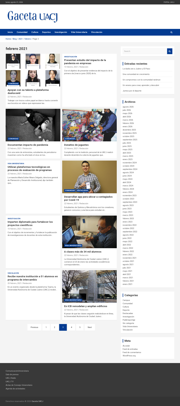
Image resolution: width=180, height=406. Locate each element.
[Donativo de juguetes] (89, 125)
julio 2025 (127, 143)
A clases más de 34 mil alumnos (82, 251)
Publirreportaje (129, 320)
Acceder (126, 346)
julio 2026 (127, 110)
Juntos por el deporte (132, 91)
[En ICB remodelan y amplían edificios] (89, 286)
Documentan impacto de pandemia (28, 144)
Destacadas (82, 190)
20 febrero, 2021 (14, 283)
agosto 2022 (128, 235)
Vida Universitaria (79, 32)
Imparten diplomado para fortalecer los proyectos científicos (30, 223)
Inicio (10, 32)
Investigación (61, 32)
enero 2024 (127, 192)
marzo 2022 (128, 248)
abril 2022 (127, 245)
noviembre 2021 (130, 258)
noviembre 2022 (130, 225)
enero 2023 (127, 222)
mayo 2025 (127, 149)
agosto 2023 (128, 205)
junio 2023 (127, 208)
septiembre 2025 (130, 139)
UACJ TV (10, 381)
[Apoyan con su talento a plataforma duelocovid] (33, 70)
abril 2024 (127, 182)
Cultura (34, 32)
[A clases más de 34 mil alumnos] (89, 231)
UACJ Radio (11, 378)
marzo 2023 (128, 215)
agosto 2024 (128, 172)
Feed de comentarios (132, 352)
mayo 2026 (127, 113)
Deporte (126, 310)
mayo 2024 (127, 179)
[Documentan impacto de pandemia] (33, 125)
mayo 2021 (127, 271)
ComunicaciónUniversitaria (17, 371)
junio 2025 (127, 146)
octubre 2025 (128, 136)
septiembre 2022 (130, 231)
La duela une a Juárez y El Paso (136, 69)
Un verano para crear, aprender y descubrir (141, 85)
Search (169, 51)
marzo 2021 (128, 277)
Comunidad (22, 32)
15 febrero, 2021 (71, 67)
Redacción (27, 97)
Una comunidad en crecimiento (136, 74)
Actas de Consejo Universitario (19, 385)
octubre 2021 (128, 261)
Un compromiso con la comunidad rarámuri (141, 80)
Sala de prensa (12, 374)
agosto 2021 (128, 264)
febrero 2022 (128, 251)
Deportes (46, 32)
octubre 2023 (128, 199)
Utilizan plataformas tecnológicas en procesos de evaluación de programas (30, 168)
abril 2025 (127, 153)
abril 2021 (127, 274)
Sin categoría (128, 323)
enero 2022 (127, 254)
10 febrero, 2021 (14, 229)
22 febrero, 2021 (14, 97)
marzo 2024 (128, 185)
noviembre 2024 (130, 162)
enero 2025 (127, 159)
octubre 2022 (128, 228)
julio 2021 (127, 268)
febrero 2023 (128, 218)
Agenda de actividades (15, 388)
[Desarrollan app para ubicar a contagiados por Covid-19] (89, 176)
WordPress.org (129, 355)
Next (90, 327)
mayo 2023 (127, 212)
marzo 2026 (128, 120)
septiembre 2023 (130, 202)
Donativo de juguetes (76, 144)
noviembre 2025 (130, 133)
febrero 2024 (128, 189)
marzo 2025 (128, 156)
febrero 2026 (128, 123)
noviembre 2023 (130, 195)
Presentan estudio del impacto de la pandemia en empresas (85, 62)
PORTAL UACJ (169, 2)
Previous (34, 327)
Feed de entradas (130, 349)
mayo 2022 (127, 241)
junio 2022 (127, 238)
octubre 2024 (128, 166)
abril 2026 (127, 116)
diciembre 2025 (129, 130)
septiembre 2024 (130, 169)
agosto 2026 (128, 107)
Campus (126, 300)
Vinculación (96, 32)
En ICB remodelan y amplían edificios (85, 306)
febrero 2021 (128, 281)
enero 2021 (127, 284)
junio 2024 (127, 176)
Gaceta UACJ (37, 401)
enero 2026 (127, 126)
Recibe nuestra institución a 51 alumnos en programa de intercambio (33, 278)
